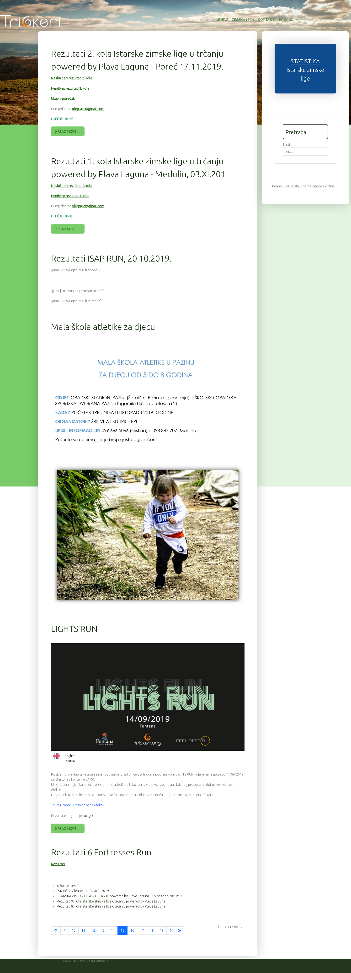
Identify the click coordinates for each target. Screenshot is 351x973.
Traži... (287, 144)
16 (132, 930)
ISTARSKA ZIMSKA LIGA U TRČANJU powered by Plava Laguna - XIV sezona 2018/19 (119, 896)
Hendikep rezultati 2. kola (70, 88)
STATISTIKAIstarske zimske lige (305, 70)
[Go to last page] (179, 930)
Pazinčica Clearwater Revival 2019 (83, 891)
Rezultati (58, 864)
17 (142, 930)
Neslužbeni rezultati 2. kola (71, 78)
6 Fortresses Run (69, 886)
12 (93, 930)
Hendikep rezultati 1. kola (70, 196)
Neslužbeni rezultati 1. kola (71, 186)
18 (152, 930)
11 (83, 930)
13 (103, 930)
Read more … (69, 131)
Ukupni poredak (63, 98)
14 (113, 930)
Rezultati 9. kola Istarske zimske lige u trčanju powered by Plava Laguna (111, 901)
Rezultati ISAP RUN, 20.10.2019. (111, 258)
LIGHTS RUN (74, 629)
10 (73, 930)
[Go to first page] (56, 930)
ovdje (88, 816)
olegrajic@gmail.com (88, 109)
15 (122, 930)
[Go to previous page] (64, 930)
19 (162, 930)
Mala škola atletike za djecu (103, 327)
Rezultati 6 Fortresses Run (101, 852)
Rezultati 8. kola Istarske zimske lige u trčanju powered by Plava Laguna (111, 906)
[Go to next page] (170, 930)
